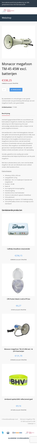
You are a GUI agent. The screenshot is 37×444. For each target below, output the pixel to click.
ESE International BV (19, 4)
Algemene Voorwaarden (18, 438)
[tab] (6, 113)
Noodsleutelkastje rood (10, 419)
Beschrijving (6, 113)
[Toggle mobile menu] (34, 10)
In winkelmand (16, 90)
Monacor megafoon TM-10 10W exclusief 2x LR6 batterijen (27, 421)
